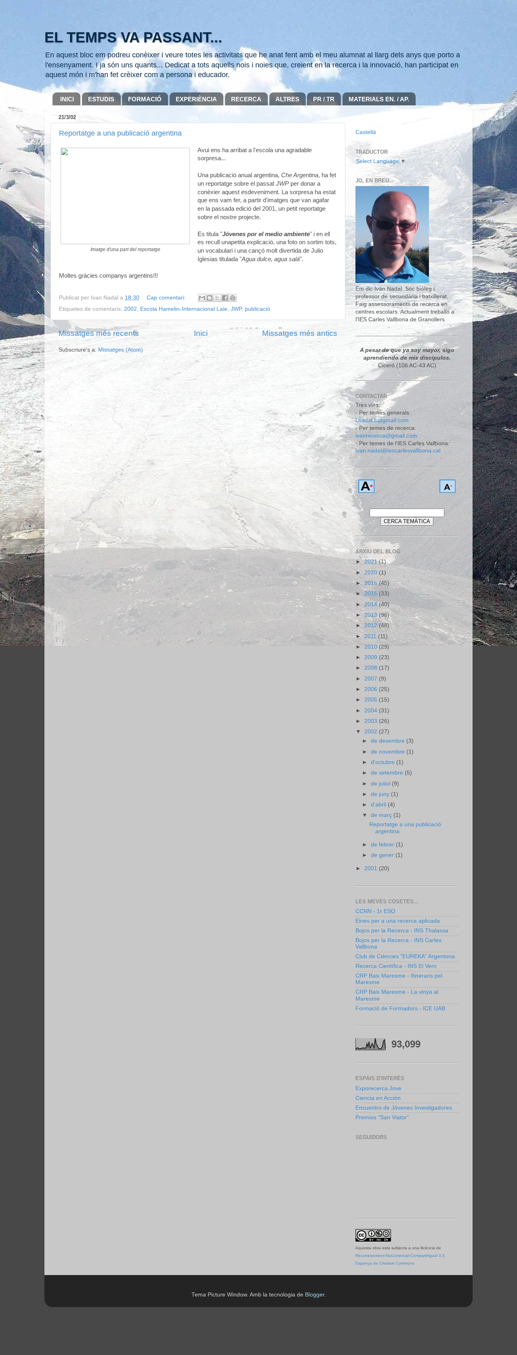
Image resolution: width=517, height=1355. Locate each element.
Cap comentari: (167, 298)
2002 (130, 309)
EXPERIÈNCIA (196, 99)
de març (382, 815)
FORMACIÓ (145, 99)
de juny (381, 794)
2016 (371, 583)
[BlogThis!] (210, 298)
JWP (236, 309)
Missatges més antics (299, 333)
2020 (371, 573)
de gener (383, 855)
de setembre (388, 773)
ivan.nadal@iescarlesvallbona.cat (398, 451)
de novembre (388, 752)
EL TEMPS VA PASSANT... (133, 37)
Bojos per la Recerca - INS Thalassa (401, 931)
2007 (371, 679)
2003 (371, 721)
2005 (371, 700)
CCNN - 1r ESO (375, 911)
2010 (371, 647)
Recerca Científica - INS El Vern (396, 966)
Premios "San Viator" (382, 1117)
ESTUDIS (101, 99)
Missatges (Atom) (120, 350)
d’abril (379, 805)
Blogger (314, 1295)
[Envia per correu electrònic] (202, 298)
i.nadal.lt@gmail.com (382, 420)
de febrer (383, 845)
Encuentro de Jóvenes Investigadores (403, 1108)
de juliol (381, 784)
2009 (371, 657)
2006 (371, 689)
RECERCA (246, 99)
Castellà (365, 132)
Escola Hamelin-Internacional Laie (183, 309)
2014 (371, 604)
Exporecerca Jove (378, 1088)
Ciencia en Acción (378, 1098)
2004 (371, 711)
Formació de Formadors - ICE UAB (400, 1008)
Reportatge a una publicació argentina (120, 133)
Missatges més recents (99, 333)
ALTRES (287, 99)
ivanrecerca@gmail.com (386, 436)
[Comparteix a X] (217, 298)
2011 (371, 636)
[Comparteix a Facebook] (225, 298)
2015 (371, 594)
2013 (371, 615)
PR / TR (323, 99)
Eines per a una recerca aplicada (397, 921)
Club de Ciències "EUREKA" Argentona (405, 956)
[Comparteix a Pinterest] (233, 298)
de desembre (388, 741)
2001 (371, 868)
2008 (371, 668)
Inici (201, 333)
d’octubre (383, 762)
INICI (67, 99)
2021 (371, 562)
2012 (371, 625)
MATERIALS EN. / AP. (379, 99)
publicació (257, 309)
